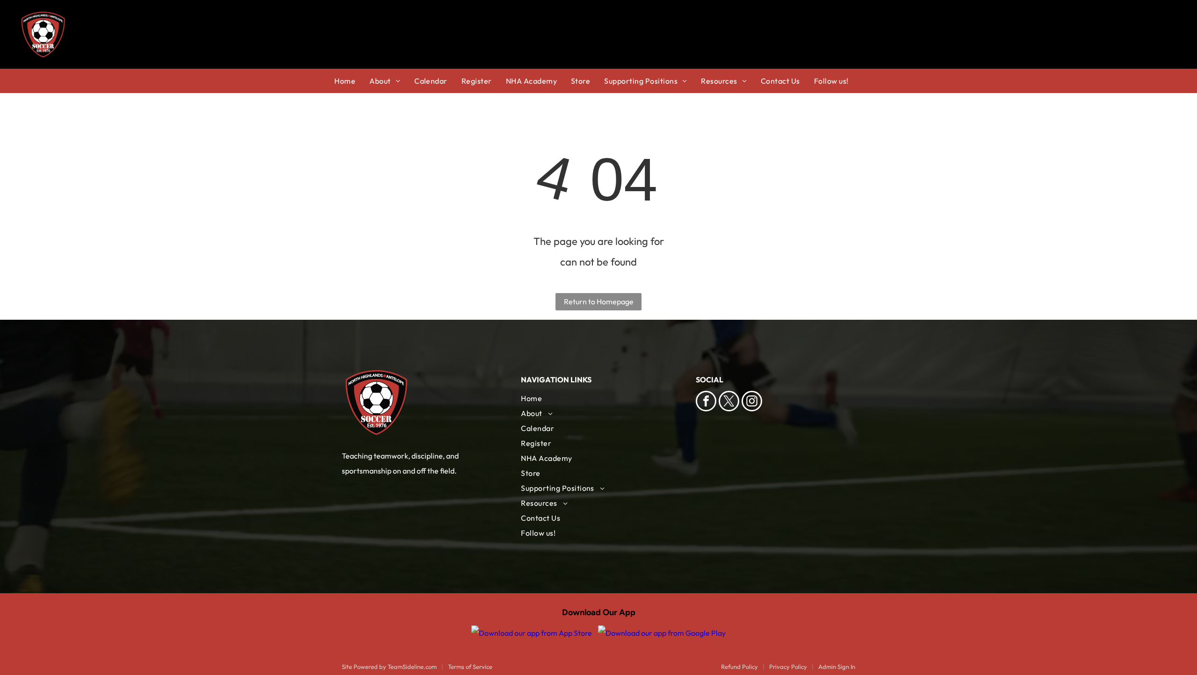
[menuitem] (351, 81)
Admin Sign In (836, 666)
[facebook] (706, 402)
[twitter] (729, 402)
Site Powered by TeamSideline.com (389, 666)
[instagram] (752, 402)
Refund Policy (739, 666)
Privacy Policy (788, 666)
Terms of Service (470, 666)
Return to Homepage (599, 301)
